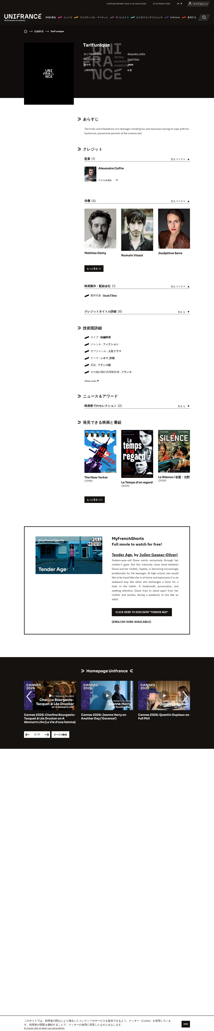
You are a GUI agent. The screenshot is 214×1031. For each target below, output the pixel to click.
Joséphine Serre (170, 253)
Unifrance (175, 17)
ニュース (67, 17)
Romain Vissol (132, 255)
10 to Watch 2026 (161, 3)
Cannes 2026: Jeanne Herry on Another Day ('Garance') (103, 716)
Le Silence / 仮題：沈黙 (174, 477)
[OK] (186, 1024)
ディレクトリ (122, 17)
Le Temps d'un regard (137, 482)
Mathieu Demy (95, 253)
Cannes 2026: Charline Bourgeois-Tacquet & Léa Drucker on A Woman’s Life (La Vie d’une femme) (50, 718)
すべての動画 (60, 734)
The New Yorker (96, 477)
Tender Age (122, 554)
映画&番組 (51, 17)
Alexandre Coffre (136, 53)
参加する (192, 17)
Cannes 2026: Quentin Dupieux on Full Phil (163, 716)
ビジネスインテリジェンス (149, 17)
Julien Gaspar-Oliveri (158, 554)
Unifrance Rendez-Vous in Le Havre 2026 (126, 3)
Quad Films (133, 59)
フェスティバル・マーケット (94, 17)
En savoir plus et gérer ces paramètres (44, 1028)
